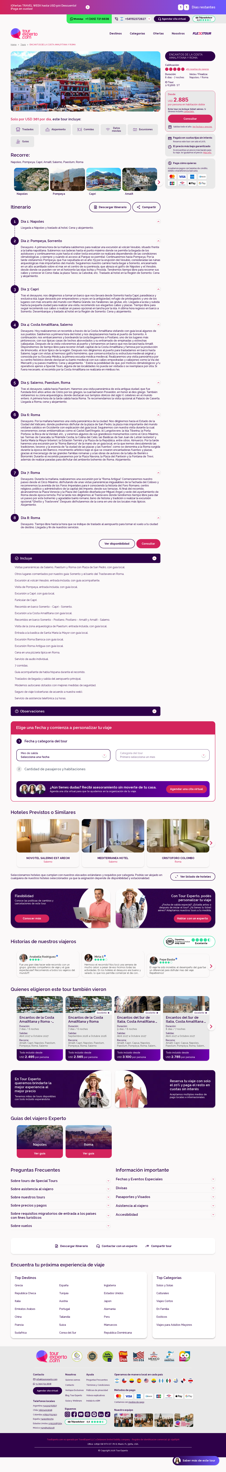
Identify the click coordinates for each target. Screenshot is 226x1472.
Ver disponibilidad (117, 543)
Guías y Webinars (73, 1401)
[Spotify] (94, 1414)
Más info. (207, 152)
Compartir (149, 207)
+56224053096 (45, 1410)
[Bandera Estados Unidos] (146, 1380)
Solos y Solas (164, 1285)
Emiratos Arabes (25, 1309)
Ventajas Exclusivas (74, 1390)
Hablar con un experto (192, 918)
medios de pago (136, 1402)
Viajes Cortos (164, 1301)
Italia (18, 1301)
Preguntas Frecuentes (97, 1380)
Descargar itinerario (113, 207)
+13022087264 (55, 1423)
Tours (23, 44)
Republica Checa (25, 1293)
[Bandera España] (139, 1380)
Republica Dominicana (118, 1332)
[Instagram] (67, 1414)
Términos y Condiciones (98, 1385)
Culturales (162, 1293)
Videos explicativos (95, 1395)
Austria (63, 1301)
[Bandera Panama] (183, 1380)
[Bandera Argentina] (117, 1380)
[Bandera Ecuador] (153, 1380)
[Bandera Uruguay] (175, 1380)
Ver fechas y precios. (202, 127)
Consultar (190, 118)
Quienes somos (72, 1380)
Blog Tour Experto (73, 1395)
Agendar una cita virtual (186, 789)
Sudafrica (21, 1332)
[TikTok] (107, 1414)
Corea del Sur (67, 1332)
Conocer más (32, 918)
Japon (107, 1301)
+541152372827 (50, 1406)
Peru (107, 1316)
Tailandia (64, 1316)
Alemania (110, 1309)
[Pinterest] (87, 1414)
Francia (19, 1324)
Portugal (64, 1309)
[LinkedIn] (101, 1414)
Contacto (69, 1385)
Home (14, 44)
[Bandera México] (168, 1380)
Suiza (62, 1324)
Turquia (63, 1293)
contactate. (189, 111)
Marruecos (110, 1324)
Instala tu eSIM (93, 1401)
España (63, 1285)
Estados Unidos (113, 1293)
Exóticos (161, 1316)
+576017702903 (49, 1414)
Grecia (19, 1285)
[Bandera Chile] (124, 1380)
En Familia (162, 1309)
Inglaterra (110, 1285)
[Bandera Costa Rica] (190, 1380)
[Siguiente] (159, 182)
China (18, 1316)
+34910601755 (47, 1419)
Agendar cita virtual (47, 1391)
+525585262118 (47, 1428)
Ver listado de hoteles (195, 876)
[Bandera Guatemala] (161, 1380)
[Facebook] (74, 1414)
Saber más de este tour (199, 1460)
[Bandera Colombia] (131, 1380)
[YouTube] (80, 1414)
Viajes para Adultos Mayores (174, 1324)
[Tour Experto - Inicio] (24, 33)
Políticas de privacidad (97, 1390)
